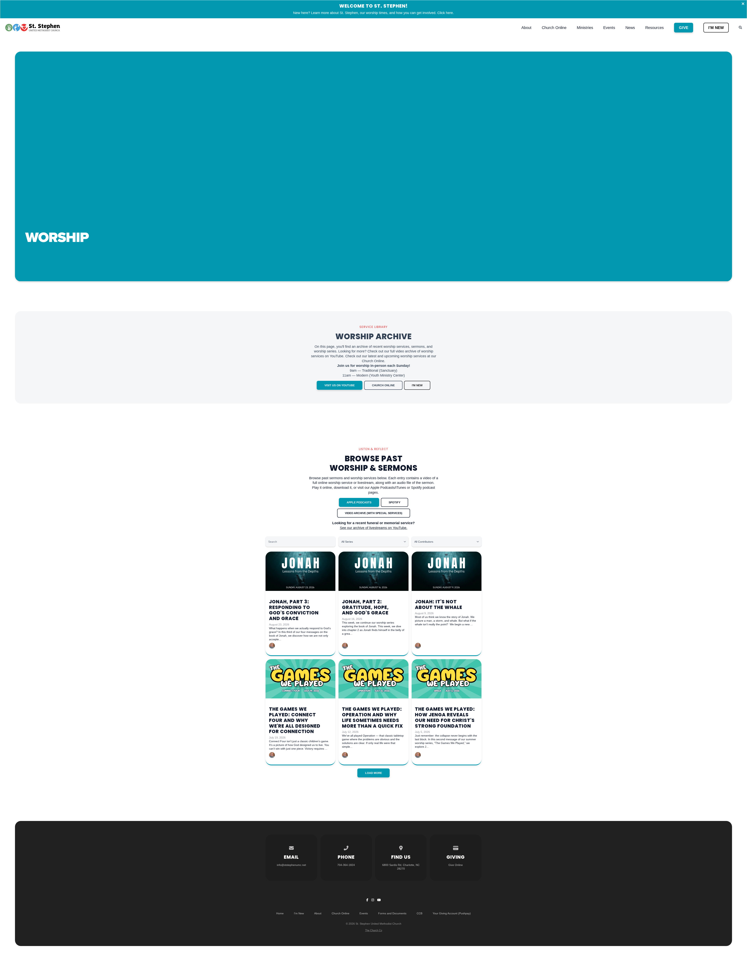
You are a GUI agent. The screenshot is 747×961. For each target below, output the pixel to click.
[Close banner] (743, 4)
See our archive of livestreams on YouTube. (373, 528)
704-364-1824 (346, 865)
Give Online (455, 865)
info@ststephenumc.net (291, 865)
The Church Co (373, 930)
